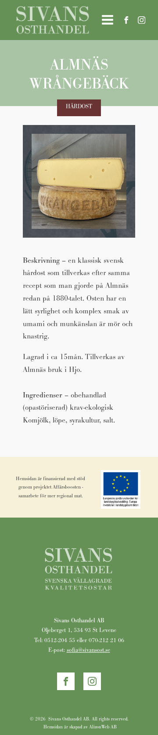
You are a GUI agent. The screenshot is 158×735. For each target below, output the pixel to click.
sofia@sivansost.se (88, 650)
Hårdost (79, 106)
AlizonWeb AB (103, 727)
